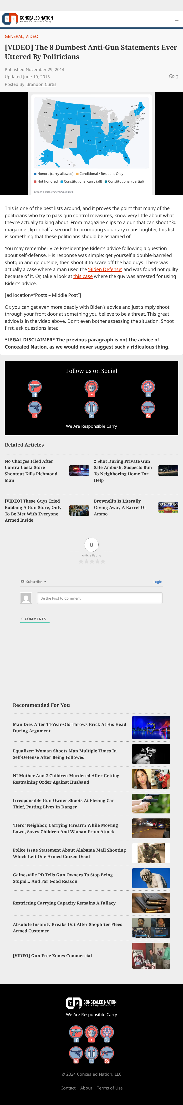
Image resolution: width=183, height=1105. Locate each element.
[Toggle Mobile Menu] (177, 19)
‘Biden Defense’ (105, 269)
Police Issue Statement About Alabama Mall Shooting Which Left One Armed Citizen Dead (69, 853)
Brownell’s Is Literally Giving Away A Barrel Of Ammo (120, 507)
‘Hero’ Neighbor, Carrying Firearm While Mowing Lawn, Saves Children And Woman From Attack (65, 828)
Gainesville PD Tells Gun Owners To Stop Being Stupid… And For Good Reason (63, 878)
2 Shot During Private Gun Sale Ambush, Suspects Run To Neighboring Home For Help (123, 470)
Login (157, 581)
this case (83, 276)
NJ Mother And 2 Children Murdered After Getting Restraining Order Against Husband (66, 779)
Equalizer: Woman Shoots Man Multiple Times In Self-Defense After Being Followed (65, 754)
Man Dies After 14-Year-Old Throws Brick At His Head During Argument (69, 727)
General (14, 36)
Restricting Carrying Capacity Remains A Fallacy (64, 903)
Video (31, 36)
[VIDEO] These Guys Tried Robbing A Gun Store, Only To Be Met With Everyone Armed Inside (33, 510)
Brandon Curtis (41, 84)
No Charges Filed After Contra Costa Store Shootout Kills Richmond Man (31, 470)
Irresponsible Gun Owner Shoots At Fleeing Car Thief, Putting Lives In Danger (63, 803)
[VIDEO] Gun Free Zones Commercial (52, 955)
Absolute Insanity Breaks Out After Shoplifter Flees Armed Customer (67, 927)
